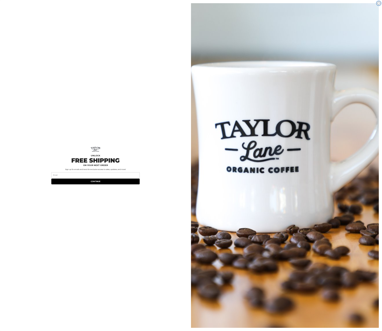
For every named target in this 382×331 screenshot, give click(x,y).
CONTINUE (95, 181)
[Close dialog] (378, 3)
